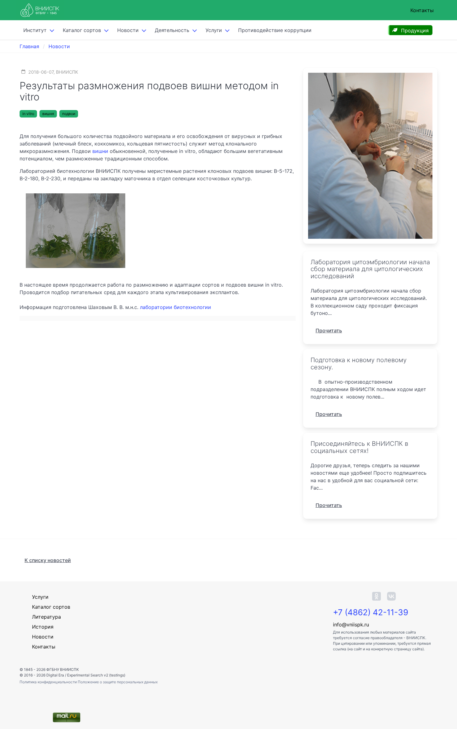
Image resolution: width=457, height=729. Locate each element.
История (42, 627)
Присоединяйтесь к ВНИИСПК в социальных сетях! (359, 447)
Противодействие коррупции (275, 30)
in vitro (28, 113)
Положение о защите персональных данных (118, 682)
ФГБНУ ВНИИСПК (62, 669)
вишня (48, 113)
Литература (46, 617)
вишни (100, 151)
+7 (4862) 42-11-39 (370, 612)
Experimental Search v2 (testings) (96, 675)
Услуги (213, 30)
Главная (29, 46)
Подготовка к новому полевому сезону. (359, 363)
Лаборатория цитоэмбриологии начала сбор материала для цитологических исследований (370, 269)
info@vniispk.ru (351, 624)
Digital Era (55, 675)
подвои (68, 113)
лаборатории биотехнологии (175, 307)
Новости (128, 30)
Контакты (422, 10)
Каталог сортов (51, 607)
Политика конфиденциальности (49, 682)
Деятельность (172, 30)
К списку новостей (48, 560)
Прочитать (329, 330)
